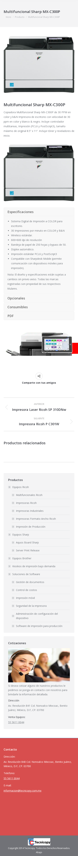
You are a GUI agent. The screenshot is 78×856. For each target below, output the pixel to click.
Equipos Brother (21, 558)
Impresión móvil (25, 598)
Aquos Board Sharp (27, 542)
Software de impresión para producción (39, 626)
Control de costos (26, 590)
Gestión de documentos (30, 582)
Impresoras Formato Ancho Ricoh (36, 518)
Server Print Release (28, 550)
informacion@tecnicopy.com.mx (22, 790)
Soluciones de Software (26, 574)
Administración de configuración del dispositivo (37, 616)
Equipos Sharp (20, 534)
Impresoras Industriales (30, 510)
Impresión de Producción (30, 526)
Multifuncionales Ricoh (29, 495)
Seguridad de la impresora (31, 605)
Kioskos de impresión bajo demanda (33, 566)
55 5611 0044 (16, 722)
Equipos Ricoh (20, 487)
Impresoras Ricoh (26, 503)
